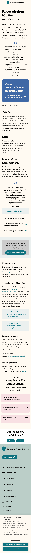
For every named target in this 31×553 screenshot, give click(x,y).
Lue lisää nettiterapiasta (14, 211)
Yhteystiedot (10, 484)
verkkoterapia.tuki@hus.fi (16, 356)
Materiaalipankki (11, 496)
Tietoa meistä (10, 478)
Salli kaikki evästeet (15, 549)
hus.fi (24, 371)
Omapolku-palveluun (9, 272)
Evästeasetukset (15, 540)
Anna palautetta (11, 472)
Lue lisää (25, 534)
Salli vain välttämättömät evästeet (16, 544)
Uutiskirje (9, 490)
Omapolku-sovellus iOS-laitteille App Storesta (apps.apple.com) (13, 326)
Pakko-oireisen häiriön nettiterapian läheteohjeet (13, 96)
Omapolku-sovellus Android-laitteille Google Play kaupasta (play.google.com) (15, 315)
